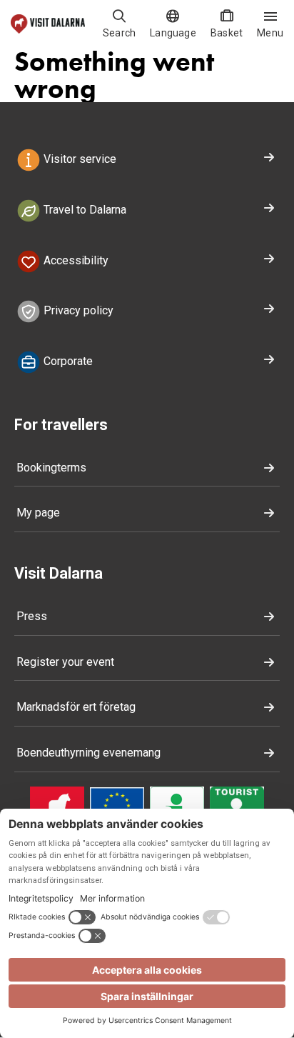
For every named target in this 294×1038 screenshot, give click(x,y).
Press (31, 616)
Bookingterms (51, 467)
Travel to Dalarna (83, 209)
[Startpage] (48, 24)
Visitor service (78, 159)
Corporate (67, 361)
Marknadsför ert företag (76, 707)
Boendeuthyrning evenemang (88, 752)
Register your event (65, 662)
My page (38, 512)
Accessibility (74, 260)
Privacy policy (77, 311)
